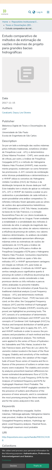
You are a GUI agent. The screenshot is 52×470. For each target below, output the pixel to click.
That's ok (37, 465)
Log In (40, 12)
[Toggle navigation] (48, 12)
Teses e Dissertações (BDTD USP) (19, 25)
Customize (6, 460)
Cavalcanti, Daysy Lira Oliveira (16, 112)
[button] (33, 12)
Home (5, 21)
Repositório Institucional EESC (25, 21)
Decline (13, 465)
